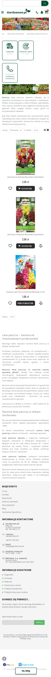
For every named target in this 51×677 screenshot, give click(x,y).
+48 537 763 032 (12, 540)
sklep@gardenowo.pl (15, 546)
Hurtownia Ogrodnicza (11, 512)
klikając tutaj (25, 638)
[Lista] (47, 130)
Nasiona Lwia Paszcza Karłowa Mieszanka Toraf (25, 292)
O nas (4, 491)
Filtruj (26, 670)
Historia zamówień (10, 501)
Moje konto (7, 498)
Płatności (8, 581)
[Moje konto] (42, 12)
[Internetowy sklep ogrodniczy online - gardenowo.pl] (19, 11)
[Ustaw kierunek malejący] (24, 130)
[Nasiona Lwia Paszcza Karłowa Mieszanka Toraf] (25, 272)
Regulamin (8, 574)
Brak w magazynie (25, 303)
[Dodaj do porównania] (40, 188)
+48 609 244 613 (12, 536)
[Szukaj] (44, 3)
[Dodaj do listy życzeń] (10, 188)
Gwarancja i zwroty (12, 585)
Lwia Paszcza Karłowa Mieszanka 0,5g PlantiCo (25, 177)
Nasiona (5, 97)
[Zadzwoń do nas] (37, 12)
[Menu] (2, 12)
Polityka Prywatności (13, 588)
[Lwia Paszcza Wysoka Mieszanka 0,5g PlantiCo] (25, 214)
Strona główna (3, 34)
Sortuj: (5, 130)
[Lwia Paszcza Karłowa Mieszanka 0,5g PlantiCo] (25, 157)
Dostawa (8, 578)
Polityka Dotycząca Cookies (16, 592)
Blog (4, 508)
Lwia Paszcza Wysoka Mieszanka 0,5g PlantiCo (25, 234)
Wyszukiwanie (8, 505)
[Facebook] (4, 659)
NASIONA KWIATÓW (16, 34)
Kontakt (5, 494)
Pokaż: (28, 130)
